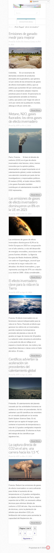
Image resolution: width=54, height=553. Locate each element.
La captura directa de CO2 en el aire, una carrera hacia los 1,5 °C (24, 448)
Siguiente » (27, 538)
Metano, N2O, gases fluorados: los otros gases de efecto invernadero (25, 117)
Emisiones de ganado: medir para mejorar (23, 35)
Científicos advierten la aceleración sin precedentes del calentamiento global (23, 364)
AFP (17, 125)
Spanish (35, 1)
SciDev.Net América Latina (25, 41)
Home (11, 27)
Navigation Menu (26, 22)
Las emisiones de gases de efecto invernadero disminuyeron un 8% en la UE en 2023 (24, 204)
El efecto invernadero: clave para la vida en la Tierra (24, 284)
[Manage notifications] (48, 547)
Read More (35, 110)
